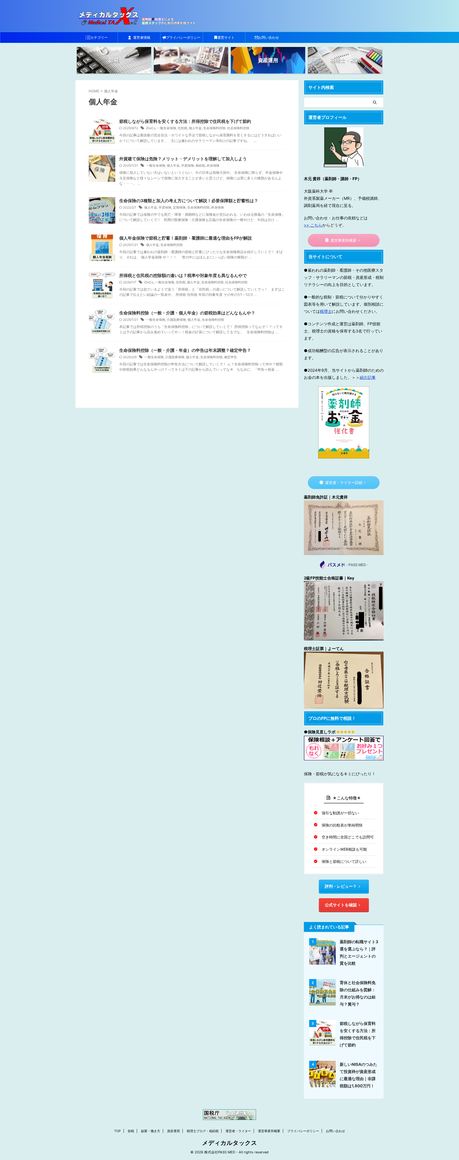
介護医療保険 (176, 320)
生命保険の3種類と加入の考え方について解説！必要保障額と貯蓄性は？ (188, 200)
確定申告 (230, 357)
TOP (117, 1131)
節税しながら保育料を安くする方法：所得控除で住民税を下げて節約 (185, 121)
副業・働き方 (150, 1131)
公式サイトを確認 (341, 904)
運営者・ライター (238, 1131)
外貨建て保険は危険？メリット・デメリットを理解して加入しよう (183, 158)
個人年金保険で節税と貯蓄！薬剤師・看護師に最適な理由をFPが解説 (185, 238)
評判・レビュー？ (341, 886)
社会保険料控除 (238, 128)
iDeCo (150, 128)
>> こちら (313, 225)
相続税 (200, 165)
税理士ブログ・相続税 (203, 1131)
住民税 (182, 128)
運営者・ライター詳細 (343, 483)
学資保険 (187, 165)
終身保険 (213, 165)
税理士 (326, 311)
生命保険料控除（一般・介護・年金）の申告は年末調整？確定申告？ (185, 350)
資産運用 (173, 1131)
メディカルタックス (229, 1142)
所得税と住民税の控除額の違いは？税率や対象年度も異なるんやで (183, 275)
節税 (131, 1131)
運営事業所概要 (343, 240)
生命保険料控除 (214, 128)
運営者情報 (141, 37)
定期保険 (179, 207)
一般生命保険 (166, 128)
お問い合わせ (268, 37)
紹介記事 (368, 377)
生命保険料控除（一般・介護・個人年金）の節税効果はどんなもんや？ (187, 312)
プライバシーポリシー (183, 37)
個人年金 (195, 128)
